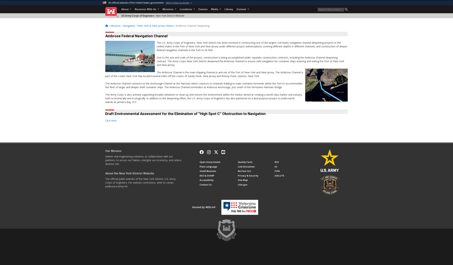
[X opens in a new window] (216, 152)
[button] (179, 3)
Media (215, 9)
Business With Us (146, 9)
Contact (242, 9)
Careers (203, 9)
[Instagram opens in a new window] (209, 152)
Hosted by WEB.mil (203, 207)
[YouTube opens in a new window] (223, 152)
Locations (186, 9)
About (125, 9)
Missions (168, 9)
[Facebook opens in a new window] (202, 152)
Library (229, 9)
